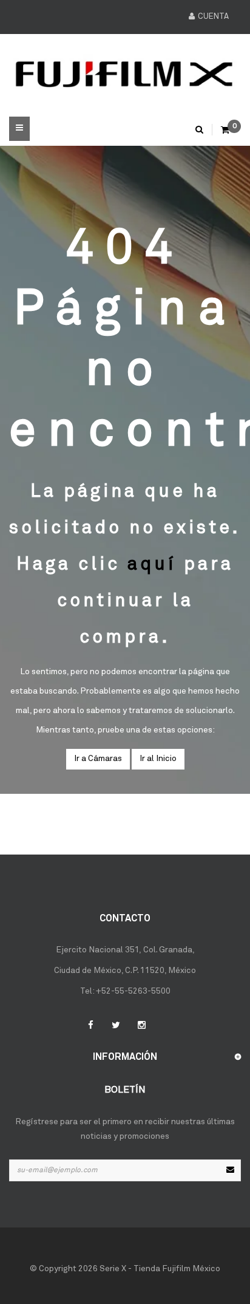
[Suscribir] (230, 1170)
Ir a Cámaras (98, 758)
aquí (152, 565)
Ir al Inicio (158, 758)
